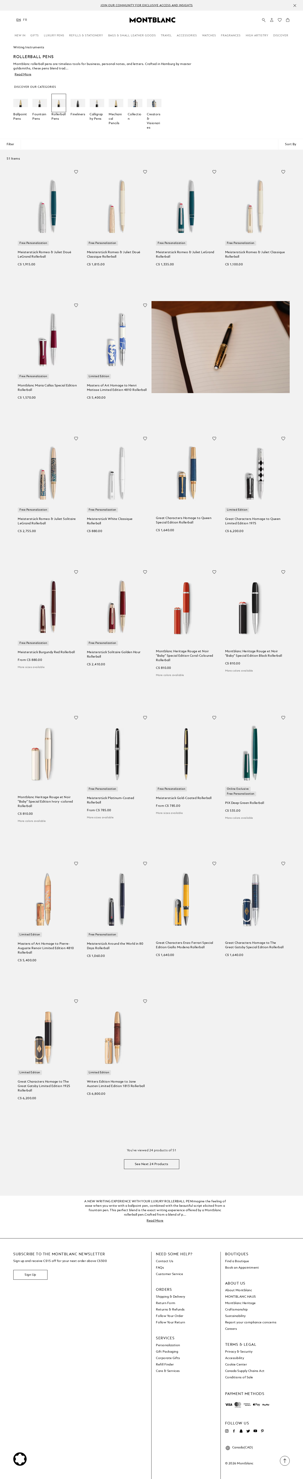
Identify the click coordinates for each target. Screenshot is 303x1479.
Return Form (165, 1303)
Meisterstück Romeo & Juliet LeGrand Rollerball (185, 254)
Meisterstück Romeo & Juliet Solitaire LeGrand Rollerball (47, 521)
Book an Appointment (242, 1267)
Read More (23, 74)
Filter (10, 144)
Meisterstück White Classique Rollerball (110, 521)
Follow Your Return (170, 1322)
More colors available (170, 675)
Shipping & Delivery (170, 1296)
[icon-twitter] (248, 1431)
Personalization (168, 1345)
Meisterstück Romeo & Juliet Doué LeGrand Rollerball (44, 254)
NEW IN (20, 35)
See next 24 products (151, 1164)
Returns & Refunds (170, 1309)
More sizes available (31, 667)
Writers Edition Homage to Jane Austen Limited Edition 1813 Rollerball (116, 1084)
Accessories (187, 35)
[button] (272, 20)
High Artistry (257, 35)
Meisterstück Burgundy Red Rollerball (46, 652)
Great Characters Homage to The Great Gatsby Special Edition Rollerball (254, 945)
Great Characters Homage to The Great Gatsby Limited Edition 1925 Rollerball (44, 1086)
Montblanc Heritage (240, 1303)
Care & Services (168, 1371)
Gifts (34, 35)
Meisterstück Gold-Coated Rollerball (184, 798)
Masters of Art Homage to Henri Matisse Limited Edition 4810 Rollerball (117, 388)
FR (25, 20)
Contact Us (164, 1261)
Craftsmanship (236, 1309)
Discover (280, 35)
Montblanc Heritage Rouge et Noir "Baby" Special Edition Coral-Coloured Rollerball (184, 656)
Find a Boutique (237, 1261)
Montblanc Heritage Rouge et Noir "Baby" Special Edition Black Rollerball (253, 653)
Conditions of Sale (239, 1377)
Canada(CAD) (242, 1447)
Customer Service (169, 1274)
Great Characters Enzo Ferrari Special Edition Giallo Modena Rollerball (184, 945)
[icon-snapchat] (241, 1431)
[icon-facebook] (234, 1431)
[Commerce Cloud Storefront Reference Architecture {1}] (152, 19)
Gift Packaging (167, 1351)
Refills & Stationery (86, 35)
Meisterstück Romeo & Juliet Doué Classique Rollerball (113, 254)
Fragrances (231, 35)
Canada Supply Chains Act (245, 1371)
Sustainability (235, 1316)
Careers (231, 1328)
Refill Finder (165, 1364)
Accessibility (234, 1358)
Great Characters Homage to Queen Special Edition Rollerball (183, 520)
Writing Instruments (28, 47)
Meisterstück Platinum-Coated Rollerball (110, 800)
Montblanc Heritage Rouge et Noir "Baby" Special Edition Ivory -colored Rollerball (45, 802)
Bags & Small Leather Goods (132, 35)
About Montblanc (238, 1290)
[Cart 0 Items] (288, 21)
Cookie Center (236, 1364)
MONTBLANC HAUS (240, 1296)
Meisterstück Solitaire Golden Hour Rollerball (114, 654)
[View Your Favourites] (280, 21)
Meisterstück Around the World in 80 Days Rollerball (115, 946)
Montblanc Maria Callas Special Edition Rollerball (47, 388)
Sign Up (30, 1274)
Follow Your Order (169, 1316)
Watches (209, 35)
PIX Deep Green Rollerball (244, 803)
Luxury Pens (54, 35)
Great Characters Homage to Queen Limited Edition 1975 (253, 521)
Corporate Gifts (168, 1358)
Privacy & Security (239, 1351)
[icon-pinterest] (262, 1431)
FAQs (160, 1267)
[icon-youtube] (255, 1431)
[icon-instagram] (227, 1431)
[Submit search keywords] (263, 20)
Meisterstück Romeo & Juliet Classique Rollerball (255, 254)
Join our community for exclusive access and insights (146, 5)
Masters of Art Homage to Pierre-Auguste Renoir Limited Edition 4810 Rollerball (46, 948)
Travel (166, 35)
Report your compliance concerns (251, 1322)
